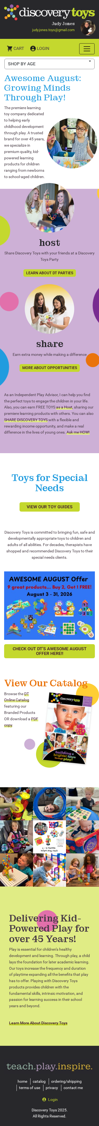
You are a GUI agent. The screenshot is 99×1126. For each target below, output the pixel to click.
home (22, 1081)
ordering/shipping (66, 1081)
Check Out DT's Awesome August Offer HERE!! (50, 651)
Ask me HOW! (78, 432)
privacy (52, 1087)
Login (43, 48)
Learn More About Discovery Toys (38, 1023)
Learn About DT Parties (49, 273)
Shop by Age (21, 63)
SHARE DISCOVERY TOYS (26, 420)
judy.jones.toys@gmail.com (53, 30)
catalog (39, 1081)
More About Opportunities (49, 368)
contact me (73, 1087)
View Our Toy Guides (50, 506)
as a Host (64, 407)
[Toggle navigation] (87, 48)
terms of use (29, 1087)
